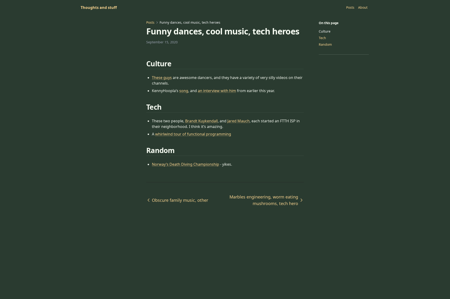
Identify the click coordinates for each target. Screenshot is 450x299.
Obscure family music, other (180, 200)
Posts (150, 22)
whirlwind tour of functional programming (193, 134)
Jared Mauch (238, 120)
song (183, 90)
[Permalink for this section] (177, 63)
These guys (162, 77)
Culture (324, 31)
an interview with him (217, 90)
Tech (322, 38)
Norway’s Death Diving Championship (185, 164)
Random (325, 44)
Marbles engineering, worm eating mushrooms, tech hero (263, 200)
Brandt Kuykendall (201, 120)
